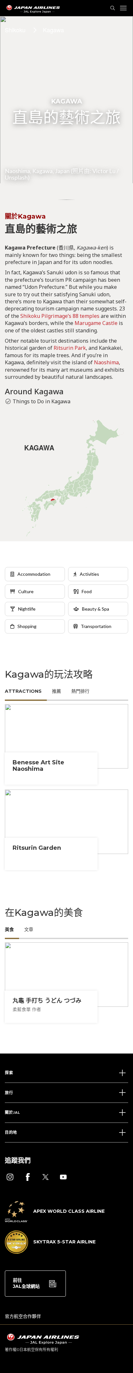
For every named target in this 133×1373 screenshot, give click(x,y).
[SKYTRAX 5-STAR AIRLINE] (50, 1252)
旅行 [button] (9, 1092)
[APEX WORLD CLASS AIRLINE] (55, 1220)
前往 (26, 1283)
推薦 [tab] (56, 691)
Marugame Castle (96, 323)
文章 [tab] (28, 929)
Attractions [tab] (23, 691)
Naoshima (106, 362)
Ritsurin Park (70, 347)
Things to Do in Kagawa (41, 401)
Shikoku (15, 29)
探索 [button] (9, 1072)
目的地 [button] (11, 1132)
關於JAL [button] (12, 1112)
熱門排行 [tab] (80, 691)
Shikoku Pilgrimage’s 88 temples (59, 315)
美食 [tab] (9, 929)
